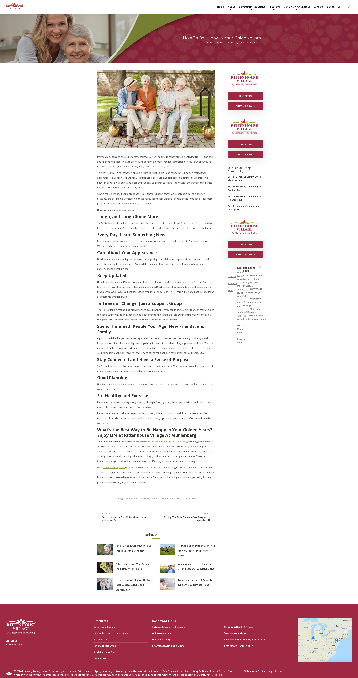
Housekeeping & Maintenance (257, 303)
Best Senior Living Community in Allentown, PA (244, 178)
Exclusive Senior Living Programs (248, 280)
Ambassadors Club (161, 633)
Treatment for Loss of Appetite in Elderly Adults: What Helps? (195, 582)
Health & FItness (256, 279)
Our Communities (172, 671)
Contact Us (11, 640)
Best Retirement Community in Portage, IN (243, 208)
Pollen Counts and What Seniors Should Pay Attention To (132, 566)
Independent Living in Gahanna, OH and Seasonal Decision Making (196, 566)
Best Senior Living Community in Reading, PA (244, 188)
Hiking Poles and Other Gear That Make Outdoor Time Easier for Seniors (196, 550)
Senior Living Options (104, 626)
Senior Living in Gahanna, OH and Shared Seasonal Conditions (133, 548)
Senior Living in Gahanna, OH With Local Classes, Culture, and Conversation (133, 584)
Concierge (256, 290)
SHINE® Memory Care (104, 652)
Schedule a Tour (14, 644)
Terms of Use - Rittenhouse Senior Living (249, 671)
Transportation (258, 317)
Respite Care (241, 340)
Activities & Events (249, 315)
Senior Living (168, 498)
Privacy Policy (217, 671)
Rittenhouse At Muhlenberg (144, 498)
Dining (248, 304)
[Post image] (105, 549)
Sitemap (279, 671)
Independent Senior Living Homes (110, 633)
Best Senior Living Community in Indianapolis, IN (244, 198)
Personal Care (100, 639)
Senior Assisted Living (104, 645)
